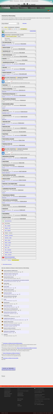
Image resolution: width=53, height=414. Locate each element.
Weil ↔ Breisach (7, 225)
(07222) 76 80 (21, 162)
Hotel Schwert (6, 161)
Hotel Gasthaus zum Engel (8, 138)
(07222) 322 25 (22, 185)
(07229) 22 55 (22, 210)
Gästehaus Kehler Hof (7, 143)
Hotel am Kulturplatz (7, 130)
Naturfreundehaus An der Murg (9, 175)
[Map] (17, 278)
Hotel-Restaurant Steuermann (9, 93)
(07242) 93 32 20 (23, 111)
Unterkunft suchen (20, 394)
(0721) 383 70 (22, 86)
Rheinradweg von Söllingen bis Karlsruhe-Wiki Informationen (12, 343)
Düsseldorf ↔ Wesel (8, 252)
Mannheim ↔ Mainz (8, 237)
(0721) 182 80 (22, 52)
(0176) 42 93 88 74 (22, 196)
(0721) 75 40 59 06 (23, 56)
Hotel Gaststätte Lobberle (8, 103)
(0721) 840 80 (24, 60)
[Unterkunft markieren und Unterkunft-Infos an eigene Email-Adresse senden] (9, 81)
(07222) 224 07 (21, 123)
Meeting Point (6, 110)
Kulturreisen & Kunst (7, 396)
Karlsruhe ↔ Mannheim (9, 235)
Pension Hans (6, 170)
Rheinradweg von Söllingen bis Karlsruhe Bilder (10, 358)
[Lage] (14, 52)
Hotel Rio (5, 58)
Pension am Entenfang (7, 88)
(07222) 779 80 (22, 140)
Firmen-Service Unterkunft (8, 393)
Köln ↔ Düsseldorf (8, 249)
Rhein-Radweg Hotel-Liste (7, 264)
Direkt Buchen (19, 405)
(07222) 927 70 (23, 127)
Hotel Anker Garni (6, 121)
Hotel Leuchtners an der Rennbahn (10, 199)
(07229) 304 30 (24, 215)
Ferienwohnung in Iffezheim (8, 195)
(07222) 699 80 (23, 135)
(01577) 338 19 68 (22, 171)
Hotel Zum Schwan (7, 217)
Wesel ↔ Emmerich (8, 254)
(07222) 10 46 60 (23, 157)
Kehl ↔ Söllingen (8, 230)
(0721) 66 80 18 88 (23, 73)
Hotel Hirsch (5, 208)
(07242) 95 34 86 (23, 116)
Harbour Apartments (7, 72)
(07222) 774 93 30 (22, 180)
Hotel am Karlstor (6, 47)
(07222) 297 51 (21, 176)
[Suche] (18, 23)
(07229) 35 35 (20, 190)
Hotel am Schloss (6, 178)
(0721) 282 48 (22, 63)
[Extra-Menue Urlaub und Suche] (51, 1)
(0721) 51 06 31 (23, 105)
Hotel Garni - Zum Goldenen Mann (10, 183)
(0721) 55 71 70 (22, 90)
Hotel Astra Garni (6, 126)
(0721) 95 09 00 (22, 95)
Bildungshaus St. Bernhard (8, 156)
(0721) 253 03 (23, 43)
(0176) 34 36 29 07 (22, 206)
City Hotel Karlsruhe (7, 42)
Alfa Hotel (5, 67)
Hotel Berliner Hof (6, 51)
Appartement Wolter (7, 115)
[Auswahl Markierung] (35, 42)
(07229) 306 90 (23, 218)
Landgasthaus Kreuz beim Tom (9, 188)
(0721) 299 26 (22, 68)
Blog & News (19, 400)
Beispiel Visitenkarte (20, 395)
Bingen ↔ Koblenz (8, 242)
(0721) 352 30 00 (21, 48)
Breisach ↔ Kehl (7, 228)
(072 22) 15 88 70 (22, 131)
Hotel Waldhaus (6, 213)
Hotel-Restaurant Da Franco (9, 164)
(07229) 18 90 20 (23, 201)
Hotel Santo (5, 85)
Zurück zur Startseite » (8, 369)
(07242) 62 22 (23, 100)
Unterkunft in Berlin (7, 392)
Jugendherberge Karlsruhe (8, 62)
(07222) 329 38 (22, 145)
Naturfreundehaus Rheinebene (9, 98)
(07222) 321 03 (21, 166)
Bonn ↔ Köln (7, 247)
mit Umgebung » (24, 28)
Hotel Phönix (5, 133)
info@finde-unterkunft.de (40, 404)
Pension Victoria (6, 204)
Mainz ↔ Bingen (7, 240)
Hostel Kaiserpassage (7, 54)
